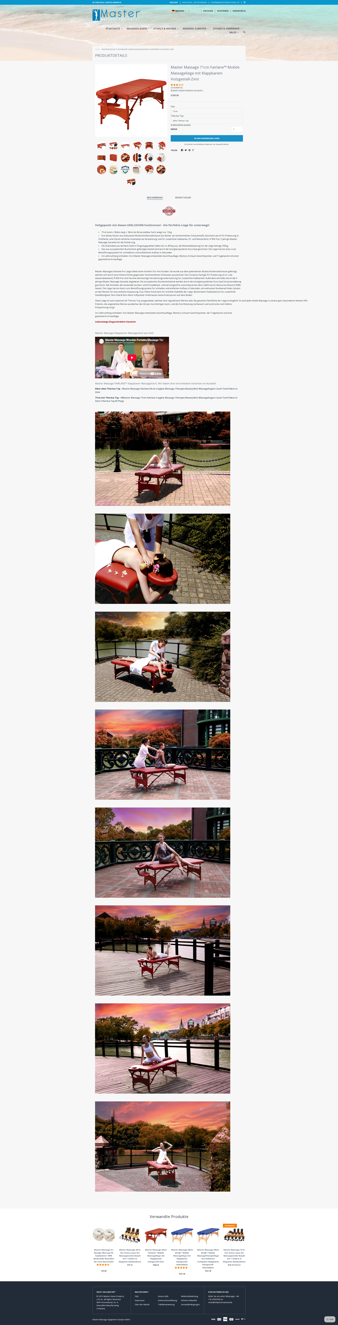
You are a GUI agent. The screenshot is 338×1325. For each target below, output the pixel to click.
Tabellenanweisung (166, 1304)
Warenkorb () (239, 11)
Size (173, 106)
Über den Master (142, 1304)
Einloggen (208, 11)
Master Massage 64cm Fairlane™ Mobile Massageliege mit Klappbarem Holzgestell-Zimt (156, 1256)
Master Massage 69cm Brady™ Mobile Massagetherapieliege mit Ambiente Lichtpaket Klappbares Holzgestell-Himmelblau (208, 1259)
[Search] (244, 33)
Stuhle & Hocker (164, 28)
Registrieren (223, 11)
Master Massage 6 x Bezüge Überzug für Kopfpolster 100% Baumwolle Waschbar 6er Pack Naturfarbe (104, 1256)
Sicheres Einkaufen (189, 1300)
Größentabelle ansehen (181, 125)
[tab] (155, 198)
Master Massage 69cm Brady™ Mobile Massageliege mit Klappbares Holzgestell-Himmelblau (182, 1257)
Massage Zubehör (194, 28)
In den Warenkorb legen (206, 138)
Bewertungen (183, 197)
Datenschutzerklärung (167, 1300)
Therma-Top (177, 115)
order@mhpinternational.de (225, 2)
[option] (131, 100)
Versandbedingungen (190, 1304)
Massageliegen (137, 28)
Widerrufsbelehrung (189, 1296)
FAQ (137, 1296)
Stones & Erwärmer (226, 28)
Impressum (140, 1300)
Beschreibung (155, 197)
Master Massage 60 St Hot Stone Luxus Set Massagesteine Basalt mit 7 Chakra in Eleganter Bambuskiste (130, 1256)
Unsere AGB (163, 1296)
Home (97, 49)
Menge (174, 129)
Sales (232, 32)
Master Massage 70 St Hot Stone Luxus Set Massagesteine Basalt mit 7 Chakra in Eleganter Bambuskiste (234, 1256)
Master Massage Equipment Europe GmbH (111, 1319)
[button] (179, 11)
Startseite (113, 28)
